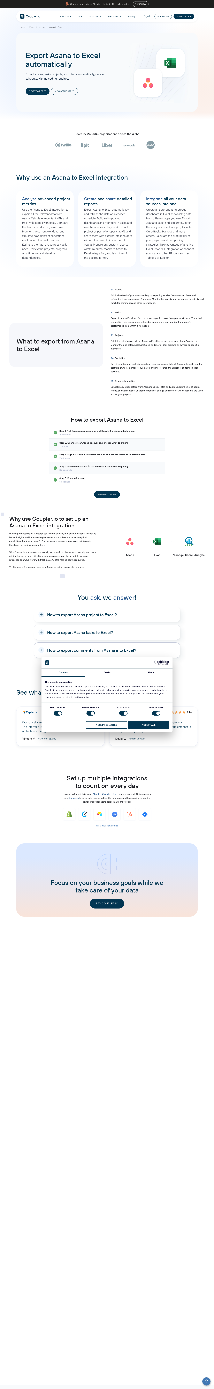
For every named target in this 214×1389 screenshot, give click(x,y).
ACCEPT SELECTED (106, 725)
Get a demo (163, 16)
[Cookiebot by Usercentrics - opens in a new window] (156, 662)
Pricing (131, 16)
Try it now (140, 4)
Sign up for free (107, 494)
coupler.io (30, 16)
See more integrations (107, 826)
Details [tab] (107, 672)
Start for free (183, 16)
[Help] (206, 1381)
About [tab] (150, 672)
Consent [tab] (63, 672)
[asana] (148, 83)
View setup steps (64, 91)
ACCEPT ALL (148, 725)
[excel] (170, 63)
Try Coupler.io (107, 903)
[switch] (90, 713)
